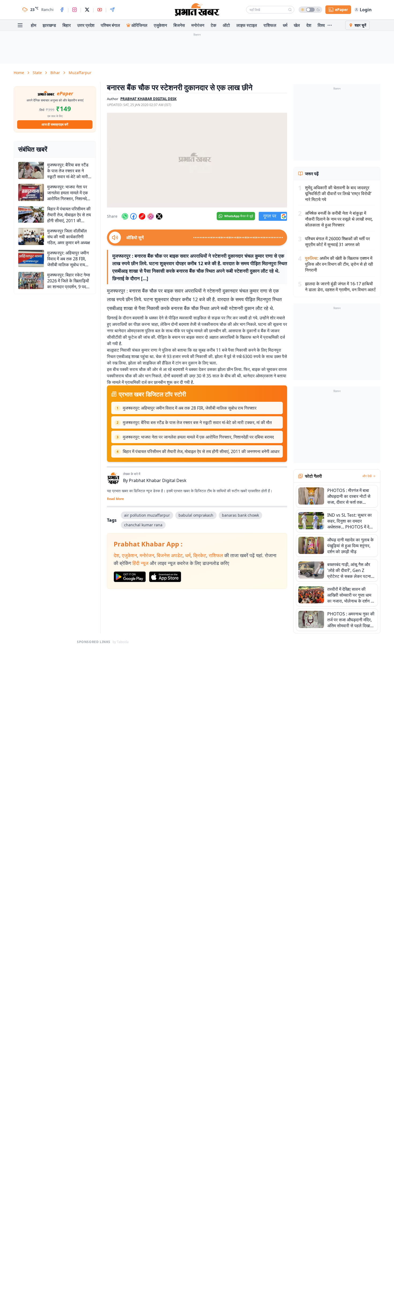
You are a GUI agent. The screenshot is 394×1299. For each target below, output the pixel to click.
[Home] (197, 9)
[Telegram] (112, 10)
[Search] (290, 9)
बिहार (66, 25)
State (37, 72)
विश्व (321, 25)
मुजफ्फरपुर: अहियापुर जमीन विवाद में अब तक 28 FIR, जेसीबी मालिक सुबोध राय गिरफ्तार (190, 408)
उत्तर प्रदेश (85, 25)
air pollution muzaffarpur (147, 515)
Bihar (55, 72)
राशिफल (269, 25)
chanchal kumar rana (143, 524)
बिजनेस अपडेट (170, 555)
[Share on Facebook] (133, 216)
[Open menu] (20, 25)
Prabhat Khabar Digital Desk (158, 480)
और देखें (366, 476)
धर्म (285, 25)
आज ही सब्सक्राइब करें (55, 124)
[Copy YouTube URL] (142, 216)
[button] (197, 160)
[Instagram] (74, 10)
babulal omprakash (196, 515)
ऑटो (226, 25)
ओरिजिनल (139, 25)
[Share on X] (159, 216)
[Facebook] (62, 10)
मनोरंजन (197, 25)
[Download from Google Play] (130, 576)
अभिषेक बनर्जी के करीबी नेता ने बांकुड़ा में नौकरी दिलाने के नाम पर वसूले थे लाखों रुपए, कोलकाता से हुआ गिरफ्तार (339, 219)
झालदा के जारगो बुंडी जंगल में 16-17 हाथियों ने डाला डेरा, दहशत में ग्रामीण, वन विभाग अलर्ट (340, 287)
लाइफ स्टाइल (246, 25)
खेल (297, 25)
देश (308, 25)
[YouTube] (100, 10)
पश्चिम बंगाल (110, 25)
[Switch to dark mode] (310, 9)
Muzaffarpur (80, 72)
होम (33, 25)
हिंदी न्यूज (140, 563)
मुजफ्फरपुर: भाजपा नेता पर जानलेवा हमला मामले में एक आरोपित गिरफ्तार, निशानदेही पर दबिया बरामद (198, 437)
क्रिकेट (199, 555)
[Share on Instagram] (150, 216)
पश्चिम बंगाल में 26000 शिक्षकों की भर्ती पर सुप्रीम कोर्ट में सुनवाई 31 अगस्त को (337, 241)
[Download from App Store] (165, 576)
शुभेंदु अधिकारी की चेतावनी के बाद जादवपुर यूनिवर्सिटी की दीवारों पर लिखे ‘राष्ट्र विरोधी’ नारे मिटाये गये (338, 193)
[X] (87, 10)
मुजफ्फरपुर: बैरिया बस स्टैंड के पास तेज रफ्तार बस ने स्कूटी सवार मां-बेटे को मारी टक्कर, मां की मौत (197, 422)
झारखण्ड (49, 25)
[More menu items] (329, 25)
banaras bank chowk (240, 515)
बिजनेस (179, 25)
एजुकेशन (160, 25)
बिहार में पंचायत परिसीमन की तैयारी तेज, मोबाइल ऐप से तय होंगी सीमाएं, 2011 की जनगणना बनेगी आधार (201, 451)
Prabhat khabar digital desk (148, 98)
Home (19, 72)
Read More (115, 499)
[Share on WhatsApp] (125, 216)
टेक (213, 25)
